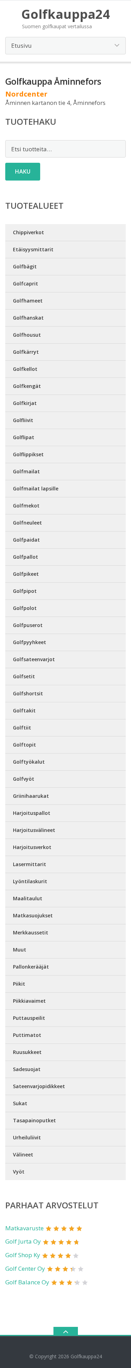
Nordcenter (26, 94)
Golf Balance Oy (27, 1282)
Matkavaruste (24, 1228)
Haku (22, 171)
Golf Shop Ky (22, 1255)
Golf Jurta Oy (23, 1241)
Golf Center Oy (25, 1268)
